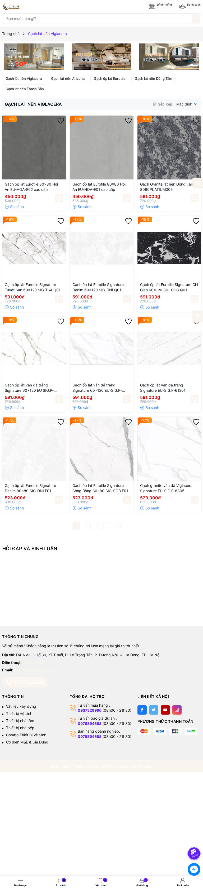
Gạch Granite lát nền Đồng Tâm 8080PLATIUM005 (167, 187)
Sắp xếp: (165, 104)
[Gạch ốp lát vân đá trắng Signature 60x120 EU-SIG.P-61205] (101, 348)
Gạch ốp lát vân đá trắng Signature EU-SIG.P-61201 (163, 388)
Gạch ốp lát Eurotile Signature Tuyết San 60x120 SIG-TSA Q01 (33, 287)
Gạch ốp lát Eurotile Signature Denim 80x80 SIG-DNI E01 (30, 488)
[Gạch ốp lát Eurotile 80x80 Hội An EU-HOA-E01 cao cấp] (101, 147)
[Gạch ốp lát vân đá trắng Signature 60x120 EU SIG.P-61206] (34, 348)
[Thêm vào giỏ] (59, 198)
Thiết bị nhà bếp (20, 727)
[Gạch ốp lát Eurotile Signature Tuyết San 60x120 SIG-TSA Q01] (34, 248)
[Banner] (34, 56)
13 (118, 526)
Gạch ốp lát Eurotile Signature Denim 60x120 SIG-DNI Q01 (98, 287)
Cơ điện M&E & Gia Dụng (27, 742)
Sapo (148, 766)
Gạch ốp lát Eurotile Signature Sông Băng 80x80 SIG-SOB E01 (100, 488)
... (107, 526)
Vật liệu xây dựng (21, 706)
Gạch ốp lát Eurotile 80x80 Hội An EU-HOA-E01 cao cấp (99, 187)
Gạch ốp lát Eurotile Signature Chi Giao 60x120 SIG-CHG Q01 (169, 287)
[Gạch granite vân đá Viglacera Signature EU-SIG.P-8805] (169, 449)
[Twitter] (153, 710)
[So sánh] (14, 207)
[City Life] (25, 7)
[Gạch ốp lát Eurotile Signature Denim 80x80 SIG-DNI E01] (34, 449)
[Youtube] (165, 710)
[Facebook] (142, 710)
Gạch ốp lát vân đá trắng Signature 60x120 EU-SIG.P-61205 (97, 388)
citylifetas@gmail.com (34, 670)
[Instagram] (177, 710)
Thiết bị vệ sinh (19, 713)
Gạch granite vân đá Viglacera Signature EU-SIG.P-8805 (166, 488)
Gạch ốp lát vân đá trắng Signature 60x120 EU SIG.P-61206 (29, 388)
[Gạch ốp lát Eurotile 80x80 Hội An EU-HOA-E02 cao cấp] (34, 147)
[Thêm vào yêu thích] (61, 120)
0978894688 (90, 723)
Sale (190, 8)
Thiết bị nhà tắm (20, 720)
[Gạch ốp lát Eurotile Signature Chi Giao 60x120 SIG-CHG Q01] (169, 248)
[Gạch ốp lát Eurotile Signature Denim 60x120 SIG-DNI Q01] (101, 248)
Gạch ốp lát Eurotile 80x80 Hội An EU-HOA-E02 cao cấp (31, 187)
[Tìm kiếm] (196, 18)
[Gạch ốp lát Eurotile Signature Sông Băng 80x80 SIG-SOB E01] (101, 449)
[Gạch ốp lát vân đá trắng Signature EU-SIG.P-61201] (169, 348)
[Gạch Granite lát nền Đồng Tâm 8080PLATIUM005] (169, 147)
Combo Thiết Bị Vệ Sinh (26, 735)
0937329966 (34, 662)
